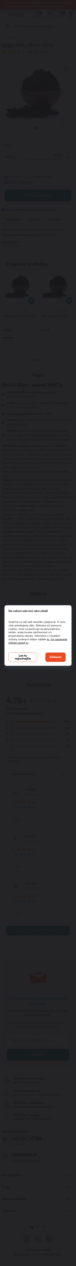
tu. (48, 639)
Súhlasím (55, 657)
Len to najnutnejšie (23, 657)
